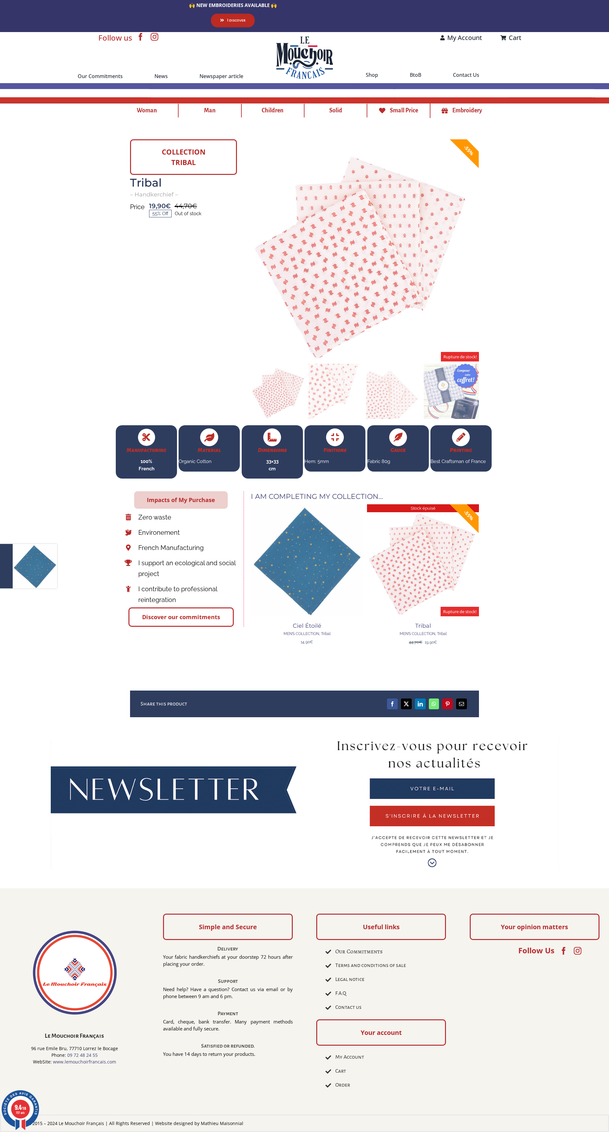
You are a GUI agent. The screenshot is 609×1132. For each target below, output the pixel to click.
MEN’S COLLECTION (301, 634)
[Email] (461, 704)
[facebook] (140, 37)
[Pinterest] (448, 704)
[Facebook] (392, 704)
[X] (406, 704)
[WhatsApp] (434, 704)
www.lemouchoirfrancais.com (84, 1062)
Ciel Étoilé (307, 625)
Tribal (326, 634)
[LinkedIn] (420, 704)
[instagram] (154, 37)
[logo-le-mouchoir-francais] (304, 38)
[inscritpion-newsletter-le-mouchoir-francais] (304, 742)
